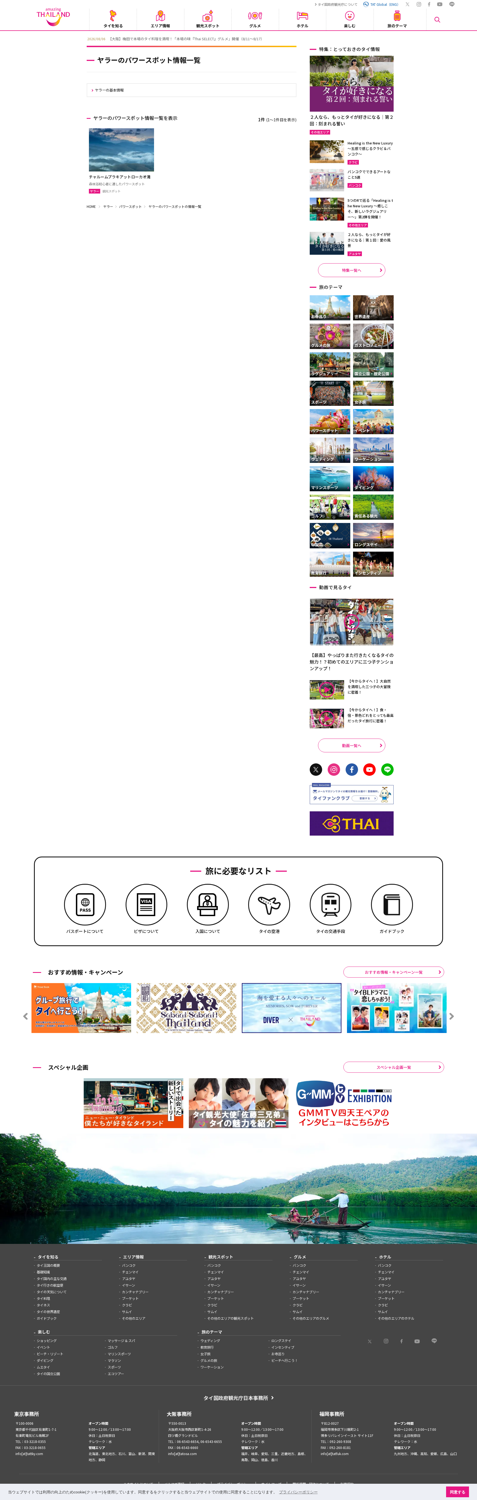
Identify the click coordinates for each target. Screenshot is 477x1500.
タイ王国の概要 (48, 1265)
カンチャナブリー (135, 1291)
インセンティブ (282, 1347)
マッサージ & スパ (121, 1340)
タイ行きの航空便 (50, 1285)
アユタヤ (128, 1278)
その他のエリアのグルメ (311, 1318)
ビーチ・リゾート (50, 1353)
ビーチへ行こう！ (284, 1360)
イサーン (128, 1285)
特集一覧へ (351, 270)
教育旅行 (207, 1347)
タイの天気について (52, 1291)
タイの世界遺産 (48, 1311)
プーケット (130, 1298)
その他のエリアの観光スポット (230, 1318)
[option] (238, 38)
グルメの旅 (208, 1360)
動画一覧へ (351, 745)
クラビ (127, 1305)
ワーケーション (212, 1367)
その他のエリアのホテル (396, 1318)
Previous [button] (82, 38)
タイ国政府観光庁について (337, 4)
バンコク (129, 1265)
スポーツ (114, 1367)
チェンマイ (130, 1272)
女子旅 (205, 1353)
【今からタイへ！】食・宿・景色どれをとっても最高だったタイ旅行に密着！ (371, 715)
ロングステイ (281, 1340)
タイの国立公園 (48, 1373)
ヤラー (108, 206)
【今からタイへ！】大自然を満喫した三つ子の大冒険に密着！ (369, 686)
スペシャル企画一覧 (394, 1067)
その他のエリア (133, 1318)
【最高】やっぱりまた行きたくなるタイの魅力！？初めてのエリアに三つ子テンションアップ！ (352, 662)
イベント (43, 1347)
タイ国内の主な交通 (52, 1278)
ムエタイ (43, 1367)
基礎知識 (43, 1272)
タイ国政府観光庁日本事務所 (235, 1397)
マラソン (114, 1360)
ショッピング (47, 1340)
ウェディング (210, 1340)
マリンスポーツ (119, 1353)
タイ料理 (43, 1298)
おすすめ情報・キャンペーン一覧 (394, 972)
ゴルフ (113, 1347)
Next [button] (394, 38)
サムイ (127, 1311)
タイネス (43, 1305)
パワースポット (130, 206)
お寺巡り (278, 1353)
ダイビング (45, 1360)
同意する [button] (457, 1492)
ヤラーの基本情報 (109, 90)
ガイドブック (47, 1318)
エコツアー (116, 1373)
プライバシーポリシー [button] (298, 1492)
